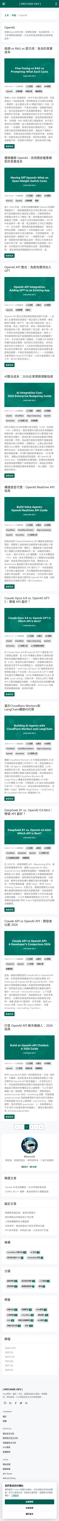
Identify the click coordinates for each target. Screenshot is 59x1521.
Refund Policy (9, 1478)
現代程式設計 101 (14, 1258)
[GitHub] (5, 1403)
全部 (28, 1326)
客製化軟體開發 (25, 1320)
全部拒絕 (29, 1508)
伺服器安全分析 (9, 1442)
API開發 (47, 86)
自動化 (28, 310)
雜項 (41, 1286)
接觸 (34, 1166)
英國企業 (29, 91)
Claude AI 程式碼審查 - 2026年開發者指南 (25, 1187)
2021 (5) (9, 1365)
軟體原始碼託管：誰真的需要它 (20, 1212)
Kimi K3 (9, 201)
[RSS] (26, 1403)
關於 (26, 1166)
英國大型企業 (13, 1326)
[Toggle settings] (56, 4)
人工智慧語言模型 (37, 646)
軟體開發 (26, 858)
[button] (36, 1127)
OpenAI (9, 91)
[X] (21, 1403)
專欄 (7, 1242)
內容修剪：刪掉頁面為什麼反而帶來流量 (24, 1225)
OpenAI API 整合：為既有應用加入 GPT (27, 269)
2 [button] (31, 1126)
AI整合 (38, 86)
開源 (36, 201)
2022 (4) (9, 1361)
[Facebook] (15, 1403)
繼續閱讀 (9, 146)
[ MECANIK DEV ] (30, 4)
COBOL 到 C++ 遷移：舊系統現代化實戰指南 (27, 1191)
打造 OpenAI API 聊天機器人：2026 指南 (28, 1027)
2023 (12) (9, 1356)
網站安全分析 (8, 1433)
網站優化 (42, 1315)
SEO (10, 1320)
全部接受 (29, 1501)
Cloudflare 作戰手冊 (16, 1252)
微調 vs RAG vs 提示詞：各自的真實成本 (28, 50)
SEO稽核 (6, 1447)
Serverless (10, 421)
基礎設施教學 (28, 1286)
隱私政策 (6, 1464)
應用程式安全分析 (10, 1438)
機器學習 (38, 91)
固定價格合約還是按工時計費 (19, 1217)
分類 (7, 1271)
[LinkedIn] (10, 1403)
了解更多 (15, 1495)
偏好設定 (29, 1514)
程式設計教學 (28, 1281)
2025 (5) (9, 1352)
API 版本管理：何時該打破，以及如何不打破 (26, 1230)
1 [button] (26, 1126)
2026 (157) (10, 1348)
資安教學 (11, 1286)
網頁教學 (11, 1281)
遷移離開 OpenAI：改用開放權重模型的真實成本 (28, 159)
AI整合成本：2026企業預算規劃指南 (28, 376)
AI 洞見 (35, 1252)
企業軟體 (19, 91)
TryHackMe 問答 (35, 1258)
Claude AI (10, 964)
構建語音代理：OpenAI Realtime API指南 (29, 489)
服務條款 (6, 1469)
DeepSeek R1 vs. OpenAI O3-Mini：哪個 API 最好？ (28, 812)
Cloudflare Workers (25, 530)
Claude (9, 416)
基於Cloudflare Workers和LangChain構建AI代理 (22, 707)
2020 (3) (9, 1369)
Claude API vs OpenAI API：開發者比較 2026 (28, 923)
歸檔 (7, 1339)
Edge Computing (34, 416)
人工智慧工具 (23, 421)
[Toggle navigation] (4, 4)
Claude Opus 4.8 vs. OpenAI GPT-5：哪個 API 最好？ (27, 600)
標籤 (14, 15)
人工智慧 (29, 86)
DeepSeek (22, 853)
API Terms (7, 1473)
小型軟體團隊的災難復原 (17, 1221)
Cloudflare (19, 416)
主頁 (6, 15)
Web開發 (41, 1309)
